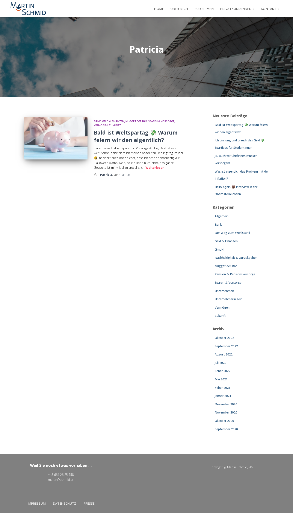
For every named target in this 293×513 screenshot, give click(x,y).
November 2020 (226, 412)
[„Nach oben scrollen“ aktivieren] (284, 504)
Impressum (36, 503)
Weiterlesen (154, 167)
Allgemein (221, 216)
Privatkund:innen (236, 8)
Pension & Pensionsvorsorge (235, 274)
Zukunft (115, 125)
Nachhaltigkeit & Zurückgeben (236, 258)
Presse (89, 503)
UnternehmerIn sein (228, 299)
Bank (97, 121)
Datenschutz (64, 503)
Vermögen (101, 125)
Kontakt (269, 8)
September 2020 (226, 429)
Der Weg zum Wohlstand (232, 233)
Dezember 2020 (226, 404)
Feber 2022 (222, 371)
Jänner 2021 (223, 396)
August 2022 (224, 354)
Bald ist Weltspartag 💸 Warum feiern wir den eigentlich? (136, 136)
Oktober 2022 (224, 338)
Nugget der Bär (136, 121)
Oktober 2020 (224, 421)
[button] (253, 8)
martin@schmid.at (60, 480)
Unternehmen (224, 291)
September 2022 (226, 346)
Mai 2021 (221, 379)
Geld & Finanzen (113, 121)
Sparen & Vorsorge (161, 121)
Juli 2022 (220, 363)
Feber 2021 (222, 388)
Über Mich (179, 8)
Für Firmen (204, 8)
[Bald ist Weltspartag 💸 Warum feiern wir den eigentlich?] (56, 138)
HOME (159, 8)
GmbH (219, 249)
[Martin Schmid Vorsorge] (28, 8)
